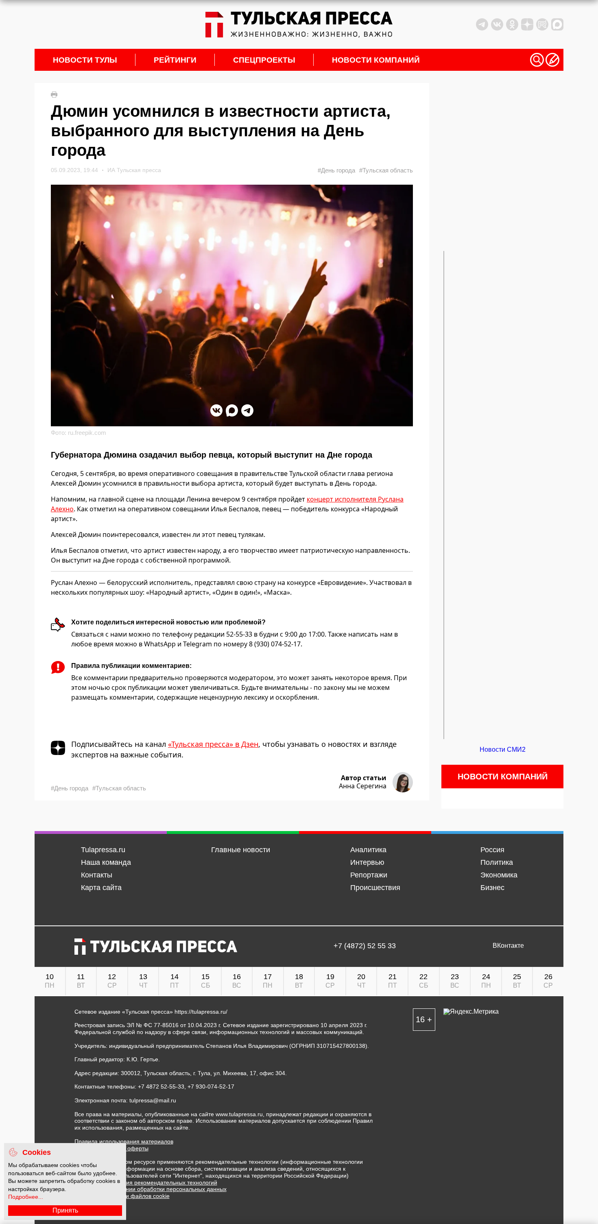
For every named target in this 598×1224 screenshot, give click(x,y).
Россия (492, 850)
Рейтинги (175, 60)
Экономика (498, 875)
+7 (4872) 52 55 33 (365, 946)
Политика (496, 862)
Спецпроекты (264, 60)
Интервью (367, 862)
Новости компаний (376, 60)
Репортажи (368, 875)
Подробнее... (25, 1196)
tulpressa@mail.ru (152, 1100)
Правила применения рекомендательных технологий (145, 1182)
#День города (336, 170)
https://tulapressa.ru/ (201, 1011)
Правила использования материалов (123, 1141)
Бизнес (492, 888)
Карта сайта (101, 888)
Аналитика (368, 850)
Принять (65, 1210)
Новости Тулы (85, 60)
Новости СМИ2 (503, 749)
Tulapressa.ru (103, 850)
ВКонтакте (508, 946)
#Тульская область (386, 170)
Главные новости (240, 850)
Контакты (96, 875)
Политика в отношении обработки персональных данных (150, 1189)
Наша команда (106, 862)
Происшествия (375, 888)
